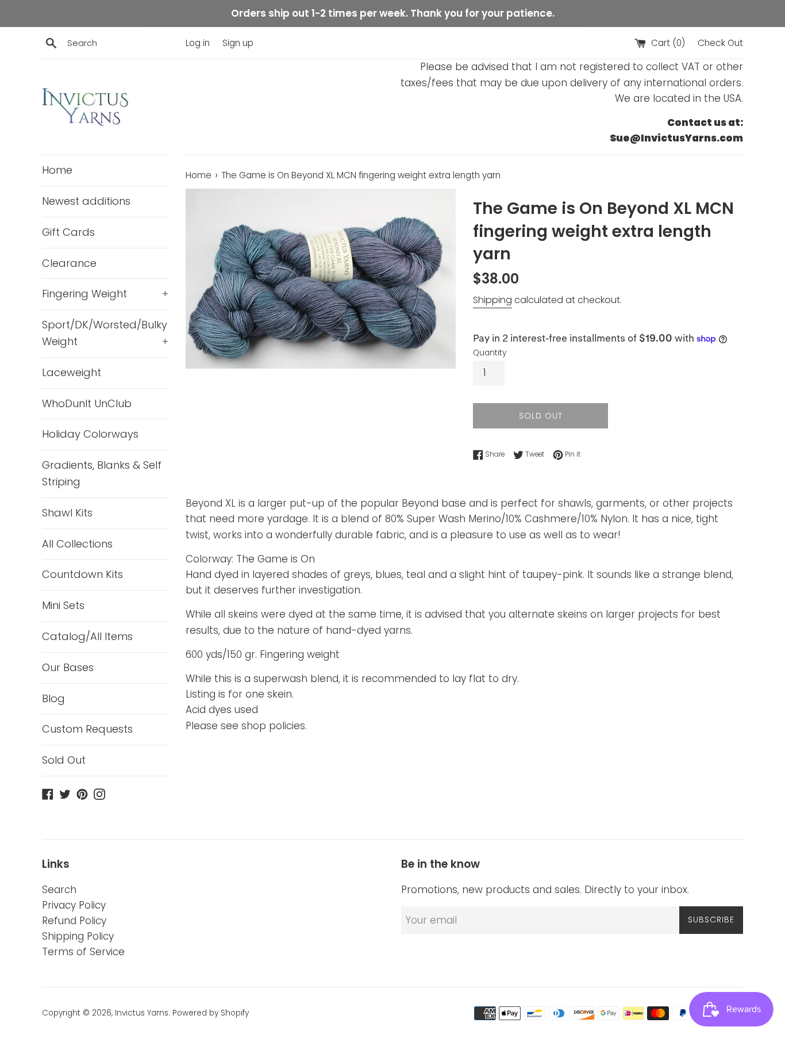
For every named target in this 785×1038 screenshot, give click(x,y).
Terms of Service (83, 952)
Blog (53, 698)
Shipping (492, 300)
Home (57, 170)
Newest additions (86, 201)
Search (59, 890)
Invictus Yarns (141, 1013)
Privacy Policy (74, 905)
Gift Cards (68, 232)
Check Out (720, 43)
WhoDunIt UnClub (87, 403)
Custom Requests (87, 729)
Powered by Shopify (210, 1013)
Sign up (237, 43)
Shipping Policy (78, 936)
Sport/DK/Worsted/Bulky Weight (105, 332)
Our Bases (68, 667)
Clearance (69, 263)
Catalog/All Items (87, 636)
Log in (198, 43)
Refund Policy (74, 921)
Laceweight (71, 372)
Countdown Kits (82, 574)
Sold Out (64, 760)
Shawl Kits (67, 512)
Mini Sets (63, 605)
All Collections (77, 544)
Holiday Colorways (90, 434)
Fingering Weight (105, 293)
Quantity (489, 352)
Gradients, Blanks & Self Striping (101, 473)
